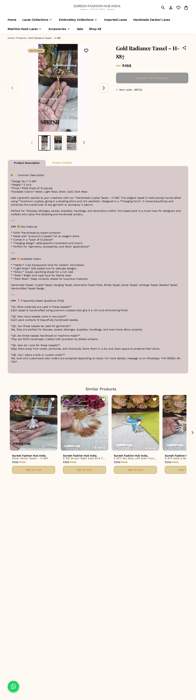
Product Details (62, 162)
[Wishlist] (86, 51)
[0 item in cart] (186, 7)
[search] (163, 7)
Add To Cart (33, 469)
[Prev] (32, 143)
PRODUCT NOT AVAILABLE (152, 78)
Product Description (27, 162)
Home (11, 38)
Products (21, 38)
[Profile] (170, 7)
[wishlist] (178, 7)
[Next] (84, 143)
